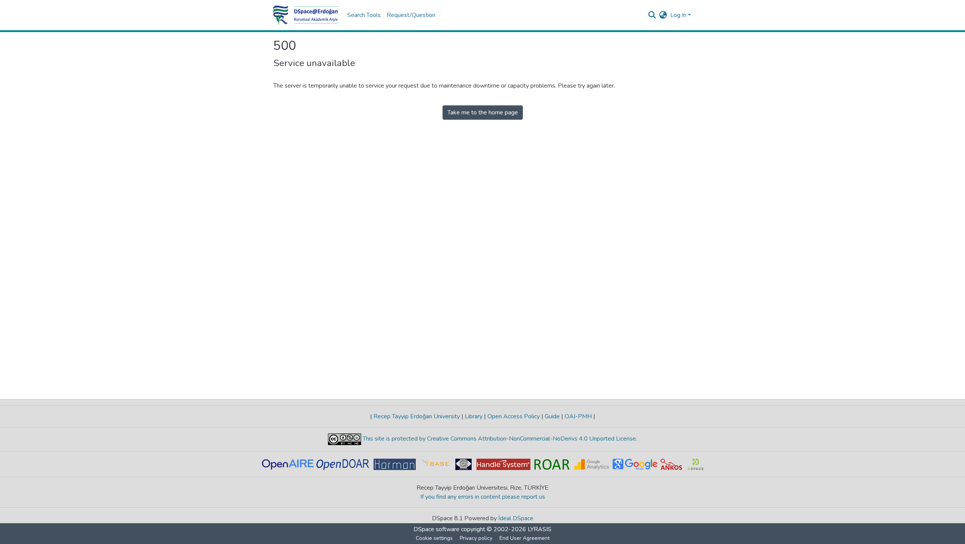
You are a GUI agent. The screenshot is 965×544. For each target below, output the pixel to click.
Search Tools (364, 15)
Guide (552, 416)
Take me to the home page (482, 112)
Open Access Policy (513, 416)
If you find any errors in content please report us (482, 497)
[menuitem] (663, 15)
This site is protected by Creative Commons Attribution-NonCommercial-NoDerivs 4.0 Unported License (498, 439)
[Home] (305, 15)
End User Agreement (524, 538)
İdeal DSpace (515, 518)
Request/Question (411, 15)
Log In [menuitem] (678, 15)
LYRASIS (539, 529)
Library (473, 416)
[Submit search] (652, 15)
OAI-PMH (578, 416)
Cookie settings (434, 538)
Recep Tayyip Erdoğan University (416, 416)
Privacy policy (476, 538)
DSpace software (437, 529)
